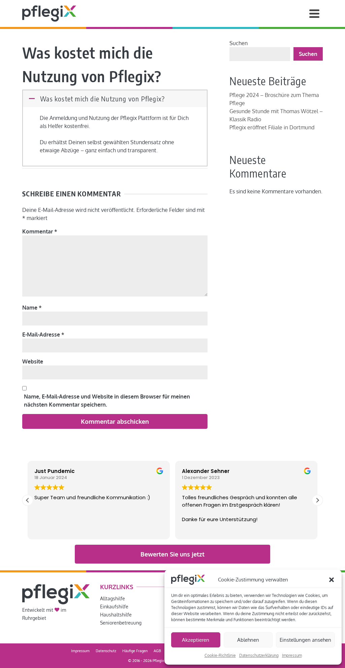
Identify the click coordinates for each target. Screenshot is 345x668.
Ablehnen (248, 640)
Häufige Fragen (135, 650)
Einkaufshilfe (114, 606)
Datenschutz (106, 650)
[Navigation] (314, 13)
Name (32, 307)
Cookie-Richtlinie (220, 655)
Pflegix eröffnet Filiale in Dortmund (271, 127)
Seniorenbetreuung (121, 623)
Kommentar (39, 231)
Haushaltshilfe (116, 614)
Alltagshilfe (112, 598)
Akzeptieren (195, 640)
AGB (157, 650)
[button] (331, 579)
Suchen (238, 43)
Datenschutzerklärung (259, 655)
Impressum (292, 655)
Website (32, 361)
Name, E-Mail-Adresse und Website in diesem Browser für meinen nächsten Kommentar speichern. (107, 400)
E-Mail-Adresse (43, 334)
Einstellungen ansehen (305, 640)
